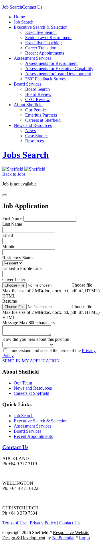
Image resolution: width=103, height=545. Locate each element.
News (30, 130)
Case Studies (36, 135)
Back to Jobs (13, 174)
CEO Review (37, 99)
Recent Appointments (44, 53)
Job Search (12, 7)
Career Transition (40, 47)
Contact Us (32, 7)
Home (19, 16)
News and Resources (33, 125)
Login (84, 537)
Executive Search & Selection (41, 27)
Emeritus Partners (41, 115)
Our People (35, 109)
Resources (34, 140)
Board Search (37, 89)
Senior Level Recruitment (48, 37)
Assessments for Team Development (58, 73)
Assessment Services (32, 58)
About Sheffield (28, 104)
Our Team (23, 382)
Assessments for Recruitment (51, 63)
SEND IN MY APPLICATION (31, 360)
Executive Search (41, 32)
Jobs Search (25, 155)
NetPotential (63, 537)
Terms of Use (14, 522)
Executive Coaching (43, 42)
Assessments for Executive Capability (59, 68)
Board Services (27, 84)
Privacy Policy (43, 522)
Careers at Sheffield (43, 120)
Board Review (38, 94)
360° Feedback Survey (45, 78)
